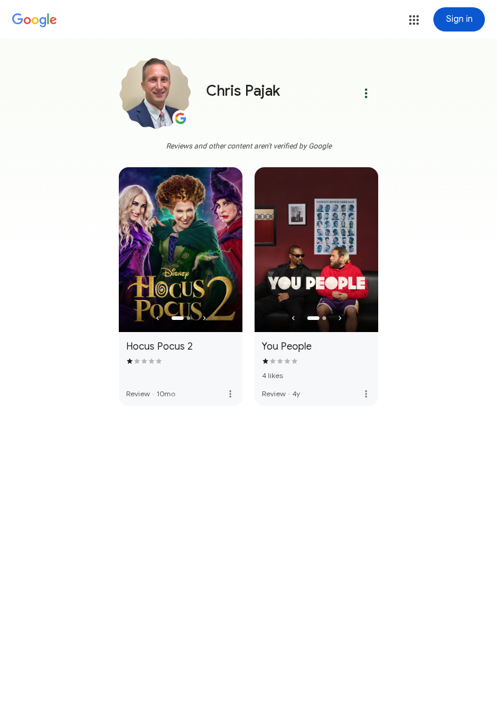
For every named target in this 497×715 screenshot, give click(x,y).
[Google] (34, 20)
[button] (414, 20)
